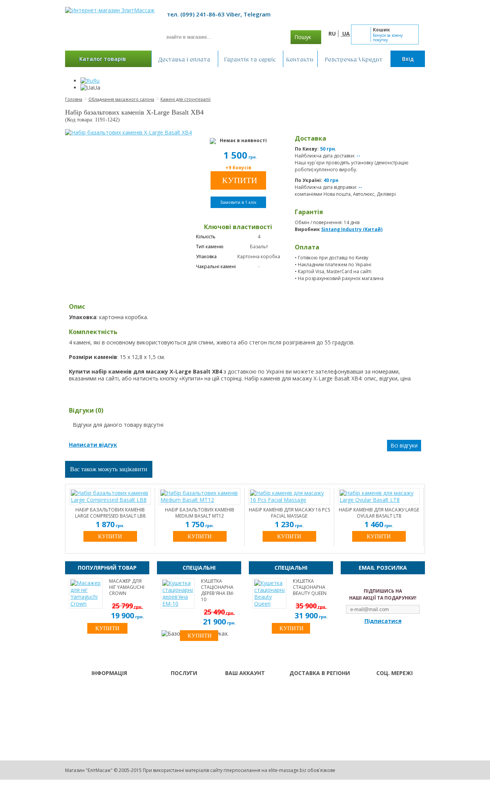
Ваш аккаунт (239, 688)
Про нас (172, 688)
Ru (96, 80)
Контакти (300, 58)
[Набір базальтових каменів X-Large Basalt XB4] (128, 132)
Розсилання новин (246, 708)
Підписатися (383, 621)
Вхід (408, 58)
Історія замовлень (246, 698)
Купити (110, 536)
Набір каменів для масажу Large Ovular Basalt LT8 (379, 513)
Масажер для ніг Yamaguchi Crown (126, 587)
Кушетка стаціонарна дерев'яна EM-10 (217, 590)
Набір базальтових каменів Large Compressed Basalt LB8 (110, 513)
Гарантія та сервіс (250, 58)
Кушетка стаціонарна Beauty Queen (310, 587)
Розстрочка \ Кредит (354, 58)
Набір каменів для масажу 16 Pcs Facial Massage (289, 513)
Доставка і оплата (184, 58)
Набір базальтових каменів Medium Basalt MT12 (199, 513)
